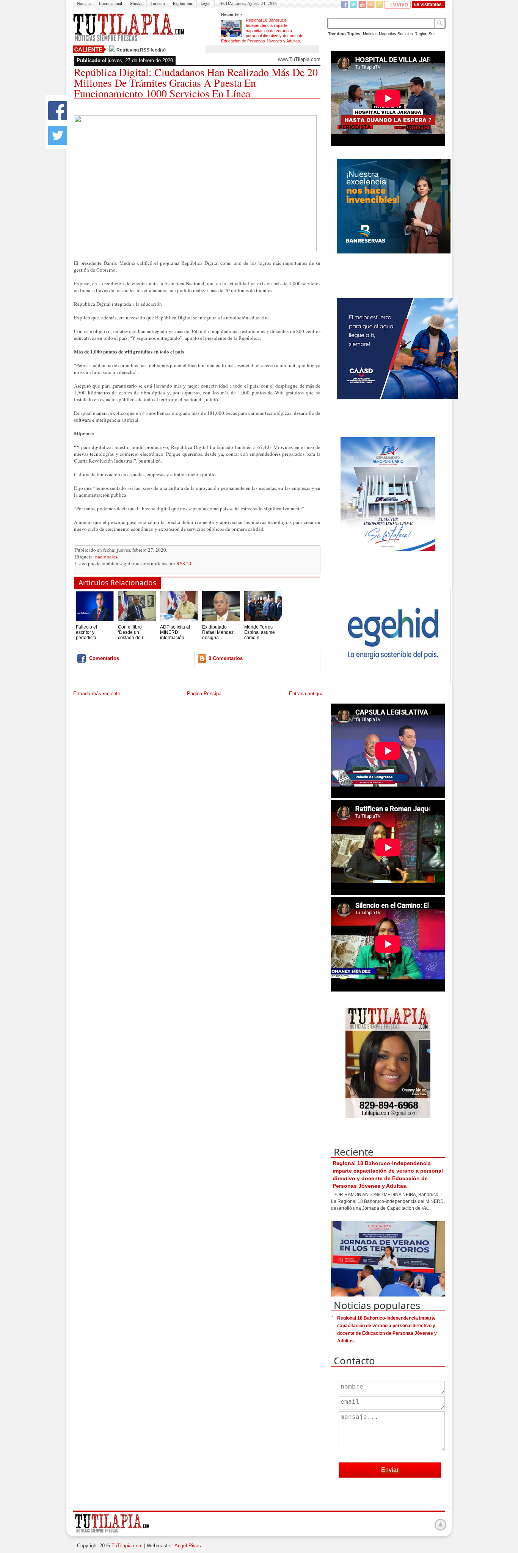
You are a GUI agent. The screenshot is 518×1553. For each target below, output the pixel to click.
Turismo (158, 3)
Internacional (110, 3)
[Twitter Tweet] (57, 143)
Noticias (84, 3)
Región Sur (424, 33)
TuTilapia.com (127, 1545)
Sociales (405, 33)
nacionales (106, 556)
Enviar (390, 1470)
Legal (205, 3)
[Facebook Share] (57, 118)
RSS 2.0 (184, 563)
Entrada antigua (306, 693)
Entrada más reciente (96, 693)
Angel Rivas (187, 1545)
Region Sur (183, 3)
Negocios (387, 33)
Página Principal (205, 693)
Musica (136, 3)
